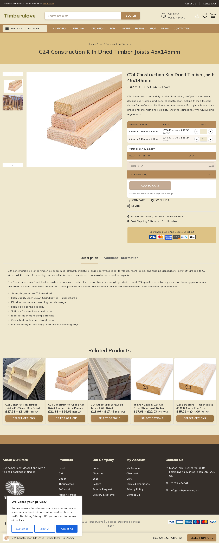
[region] (44, 516)
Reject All (44, 528)
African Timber (67, 494)
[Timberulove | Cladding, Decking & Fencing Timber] (20, 16)
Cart (129, 478)
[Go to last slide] (13, 74)
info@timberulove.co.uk (185, 490)
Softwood (64, 489)
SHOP (153, 28)
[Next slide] (13, 165)
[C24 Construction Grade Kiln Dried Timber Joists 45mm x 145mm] (67, 379)
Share (136, 206)
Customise (22, 528)
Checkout (132, 473)
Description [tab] (89, 258)
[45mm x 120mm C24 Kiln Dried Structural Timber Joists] (152, 379)
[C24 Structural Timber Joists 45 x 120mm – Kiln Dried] (195, 379)
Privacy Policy (134, 489)
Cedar (62, 478)
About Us (190, 3)
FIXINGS (139, 28)
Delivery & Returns (104, 494)
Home (96, 468)
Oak (61, 473)
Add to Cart (150, 185)
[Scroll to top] (210, 524)
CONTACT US (182, 28)
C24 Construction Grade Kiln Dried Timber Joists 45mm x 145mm (66, 408)
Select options (202, 537)
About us (98, 473)
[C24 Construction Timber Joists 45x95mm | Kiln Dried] (24, 379)
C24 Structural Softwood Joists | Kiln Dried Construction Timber (107, 408)
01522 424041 (179, 483)
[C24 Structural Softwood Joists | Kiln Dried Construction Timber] (109, 379)
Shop (96, 478)
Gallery (97, 483)
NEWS (165, 28)
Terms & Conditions (138, 483)
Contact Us (209, 3)
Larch (62, 468)
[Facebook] (5, 524)
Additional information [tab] (121, 258)
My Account (133, 468)
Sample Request (102, 489)
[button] (13, 86)
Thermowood (66, 483)
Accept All (67, 528)
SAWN (126, 28)
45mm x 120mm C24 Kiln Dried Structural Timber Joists (149, 408)
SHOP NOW (48, 3)
